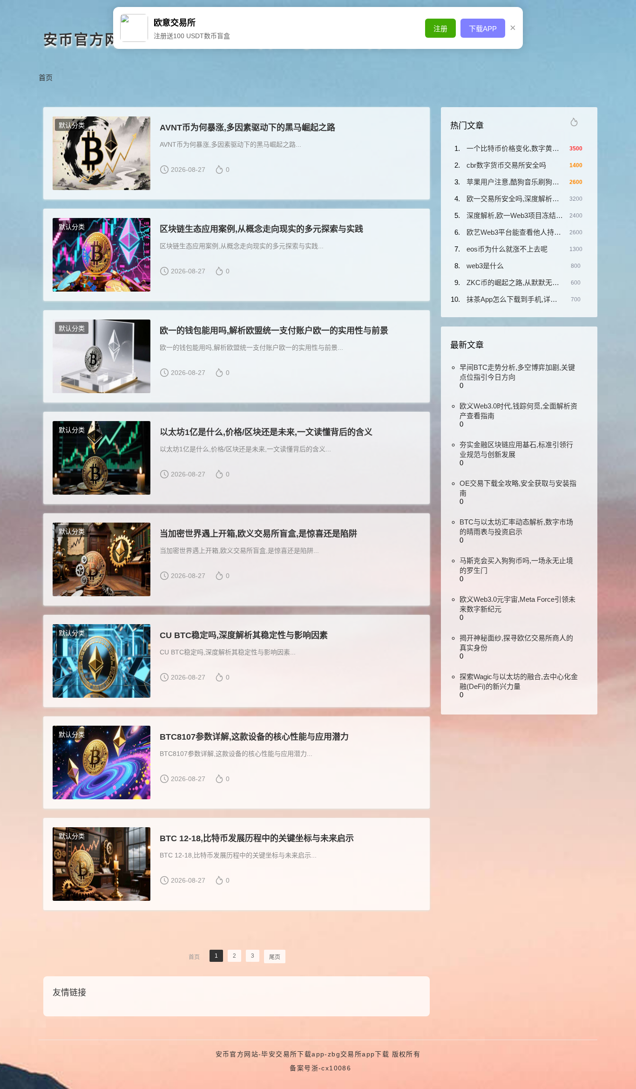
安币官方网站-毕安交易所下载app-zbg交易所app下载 (303, 1054)
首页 (46, 78)
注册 (440, 29)
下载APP (483, 29)
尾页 (274, 957)
